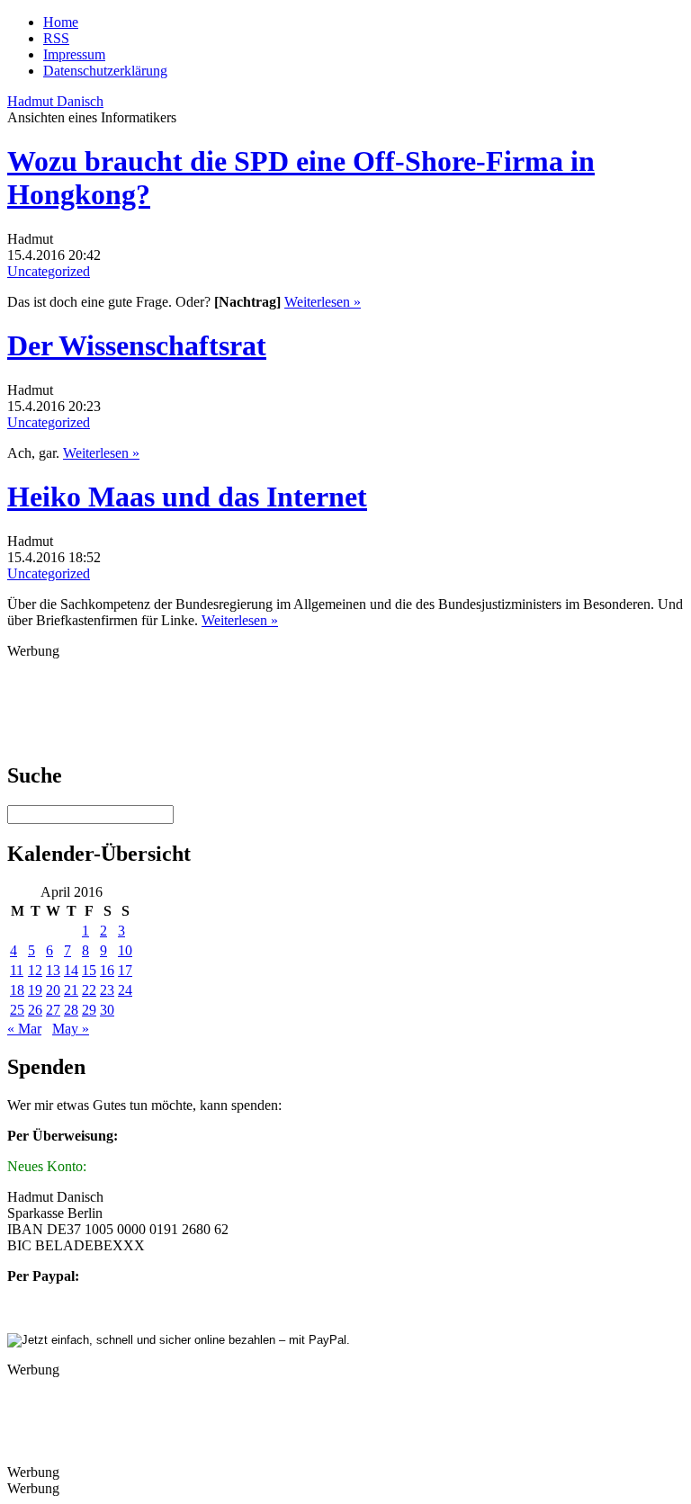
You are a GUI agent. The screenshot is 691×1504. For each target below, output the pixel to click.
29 (89, 1009)
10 (125, 950)
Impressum (74, 54)
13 (53, 970)
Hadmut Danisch (55, 101)
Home (60, 22)
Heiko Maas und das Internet (187, 496)
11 (16, 970)
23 (107, 990)
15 (89, 970)
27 (53, 1009)
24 (125, 990)
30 (107, 1009)
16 (107, 970)
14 (71, 970)
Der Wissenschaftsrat (136, 345)
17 (125, 970)
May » (70, 1028)
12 (35, 970)
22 (89, 990)
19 (35, 990)
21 (71, 990)
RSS (56, 38)
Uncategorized (48, 271)
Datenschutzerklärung (105, 70)
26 (35, 1009)
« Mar (24, 1028)
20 (53, 990)
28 (71, 1009)
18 (17, 990)
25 (17, 1009)
